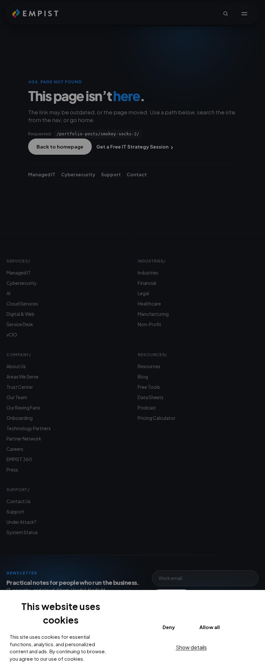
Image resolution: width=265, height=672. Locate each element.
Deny (169, 627)
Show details (191, 647)
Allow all (209, 627)
